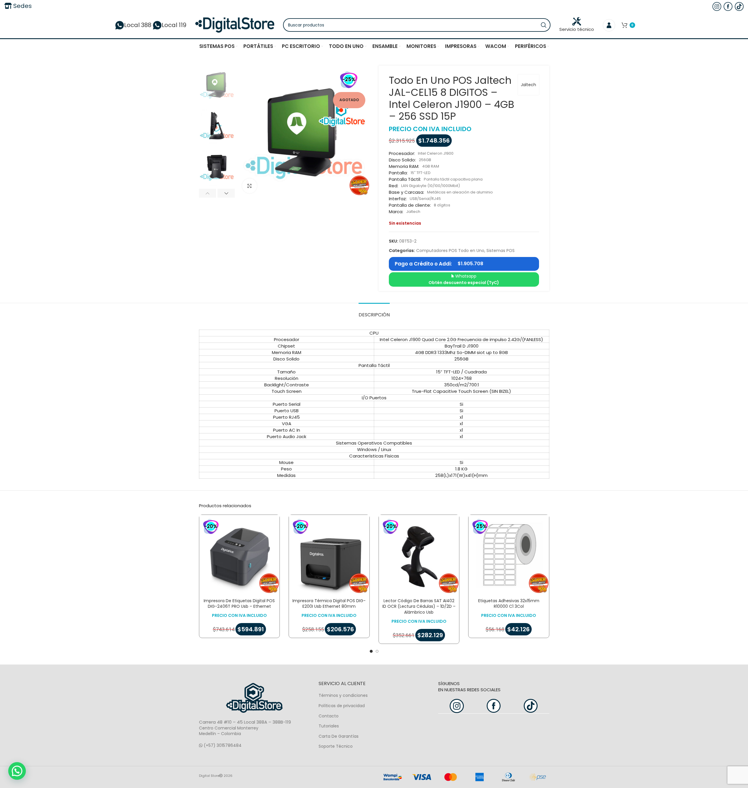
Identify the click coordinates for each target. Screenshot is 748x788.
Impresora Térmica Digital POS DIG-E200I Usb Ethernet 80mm (329, 604)
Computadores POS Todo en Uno (450, 250)
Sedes (22, 6)
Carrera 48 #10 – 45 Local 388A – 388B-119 (245, 722)
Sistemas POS (500, 250)
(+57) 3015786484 (222, 745)
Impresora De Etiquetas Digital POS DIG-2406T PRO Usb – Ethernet (239, 604)
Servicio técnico (576, 29)
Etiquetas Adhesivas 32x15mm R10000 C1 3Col (508, 604)
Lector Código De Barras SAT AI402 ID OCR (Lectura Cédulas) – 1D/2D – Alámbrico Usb (419, 606)
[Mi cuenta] (609, 25)
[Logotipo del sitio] (234, 25)
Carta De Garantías (339, 736)
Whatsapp (464, 279)
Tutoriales (329, 726)
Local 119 (174, 25)
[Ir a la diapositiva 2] (377, 651)
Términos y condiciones (343, 695)
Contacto (329, 716)
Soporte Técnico (336, 746)
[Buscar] (543, 25)
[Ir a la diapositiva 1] (371, 651)
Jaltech (528, 85)
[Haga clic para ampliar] (249, 185)
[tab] (374, 312)
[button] (207, 193)
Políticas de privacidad (342, 706)
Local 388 (137, 25)
